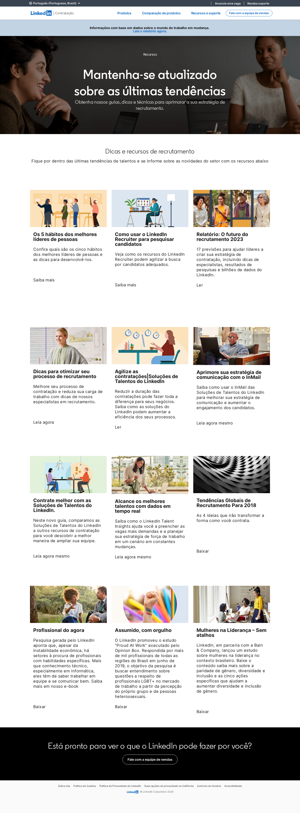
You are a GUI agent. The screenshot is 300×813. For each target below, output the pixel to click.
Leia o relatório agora (149, 31)
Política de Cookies (84, 785)
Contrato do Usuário (209, 785)
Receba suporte (258, 3)
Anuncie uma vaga (228, 3)
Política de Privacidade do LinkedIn (120, 785)
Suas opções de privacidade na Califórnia (169, 785)
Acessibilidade (233, 785)
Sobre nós (64, 785)
